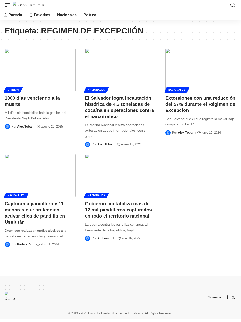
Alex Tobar (25, 126)
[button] (9, 5)
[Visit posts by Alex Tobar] (7, 126)
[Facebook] (227, 297)
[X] (233, 297)
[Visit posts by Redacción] (7, 244)
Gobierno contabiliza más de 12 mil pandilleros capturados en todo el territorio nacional (118, 210)
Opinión (13, 89)
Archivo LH (105, 238)
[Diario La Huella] (28, 5)
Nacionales (96, 89)
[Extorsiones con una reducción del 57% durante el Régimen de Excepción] (200, 70)
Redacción (24, 244)
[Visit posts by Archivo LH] (87, 238)
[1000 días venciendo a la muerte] (40, 70)
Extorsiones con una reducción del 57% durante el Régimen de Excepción (200, 104)
